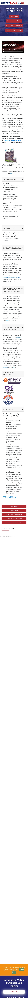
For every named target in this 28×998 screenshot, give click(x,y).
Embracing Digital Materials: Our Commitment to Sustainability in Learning (12, 290)
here (11, 173)
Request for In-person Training (14, 30)
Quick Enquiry (14, 506)
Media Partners (8, 409)
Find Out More (14, 992)
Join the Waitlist (14, 16)
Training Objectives (9, 179)
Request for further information (11, 277)
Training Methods (9, 228)
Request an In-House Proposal (14, 25)
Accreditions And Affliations (9, 373)
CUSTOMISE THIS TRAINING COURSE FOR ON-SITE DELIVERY (12, 248)
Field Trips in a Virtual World (12, 140)
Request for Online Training (14, 20)
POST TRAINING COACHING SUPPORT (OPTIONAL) (11, 328)
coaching (18, 337)
